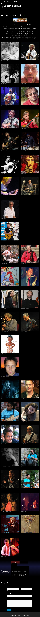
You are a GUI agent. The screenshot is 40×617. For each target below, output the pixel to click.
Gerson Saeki (4, 151)
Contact (15, 15)
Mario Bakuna (4, 173)
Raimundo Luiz (4, 331)
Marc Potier (23, 263)
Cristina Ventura (4, 444)
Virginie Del (4, 83)
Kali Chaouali (23, 489)
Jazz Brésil (30, 12)
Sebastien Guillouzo (25, 308)
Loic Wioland (23, 466)
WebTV (2, 15)
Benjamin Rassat (5, 376)
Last (21, 590)
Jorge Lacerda (24, 105)
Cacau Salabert (24, 534)
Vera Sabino (23, 173)
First (7, 590)
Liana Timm (3, 534)
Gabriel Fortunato (24, 286)
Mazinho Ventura (24, 331)
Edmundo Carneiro (25, 151)
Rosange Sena (4, 286)
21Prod (36, 12)
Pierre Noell (23, 83)
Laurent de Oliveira (5, 466)
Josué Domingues (24, 444)
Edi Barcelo (3, 218)
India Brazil (3, 353)
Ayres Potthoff (4, 60)
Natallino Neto (4, 421)
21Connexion (23, 12)
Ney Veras (23, 60)
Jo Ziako (3, 241)
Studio (25, 35)
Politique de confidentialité (21, 615)
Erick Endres (4, 398)
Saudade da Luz (17, 37)
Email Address (10, 593)
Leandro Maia (24, 421)
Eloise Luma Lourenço (6, 511)
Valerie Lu (3, 489)
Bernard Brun (4, 196)
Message (9, 598)
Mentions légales (13, 615)
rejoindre (17, 31)
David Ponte (4, 263)
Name (8, 587)
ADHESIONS (6, 571)
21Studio (16, 12)
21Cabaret (9, 12)
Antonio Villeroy (5, 105)
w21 (7, 15)
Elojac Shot (3, 128)
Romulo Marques (5, 556)
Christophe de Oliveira (26, 196)
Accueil (3, 12)
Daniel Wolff (23, 128)
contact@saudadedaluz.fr (17, 574)
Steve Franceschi (24, 398)
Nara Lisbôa (23, 511)
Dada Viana (3, 308)
